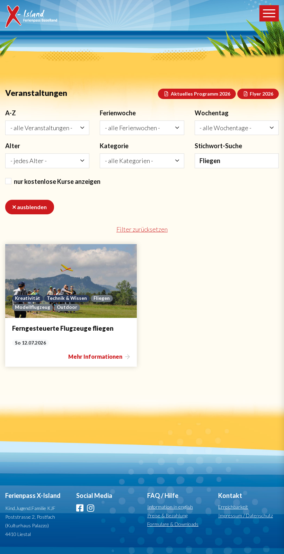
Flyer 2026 (261, 94)
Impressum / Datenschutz (245, 515)
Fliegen (102, 298)
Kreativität (27, 298)
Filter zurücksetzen (142, 229)
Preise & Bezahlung (167, 515)
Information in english (170, 507)
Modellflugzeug (32, 307)
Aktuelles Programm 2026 (200, 94)
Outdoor (67, 307)
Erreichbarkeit (233, 507)
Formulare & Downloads (172, 524)
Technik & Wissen (67, 298)
